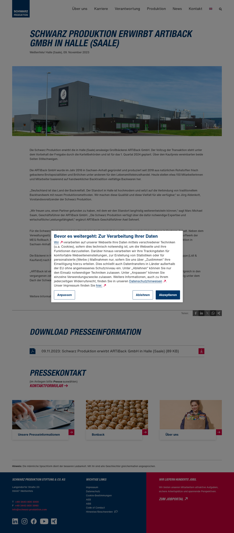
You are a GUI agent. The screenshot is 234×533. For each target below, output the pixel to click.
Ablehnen (143, 295)
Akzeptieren (168, 295)
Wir (56, 242)
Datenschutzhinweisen (145, 281)
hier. (99, 285)
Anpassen (64, 295)
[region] (117, 266)
